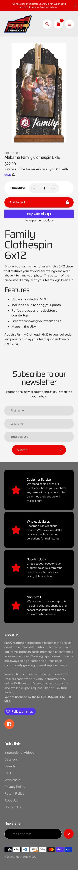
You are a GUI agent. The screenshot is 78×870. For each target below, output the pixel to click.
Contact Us (12, 807)
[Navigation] (69, 24)
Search (9, 766)
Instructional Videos (19, 752)
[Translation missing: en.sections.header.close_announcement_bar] (75, 6)
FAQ (7, 773)
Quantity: (17, 188)
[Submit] (69, 834)
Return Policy (14, 793)
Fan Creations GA (25, 856)
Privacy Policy (14, 787)
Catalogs (11, 759)
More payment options (39, 220)
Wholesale (12, 780)
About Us (11, 800)
